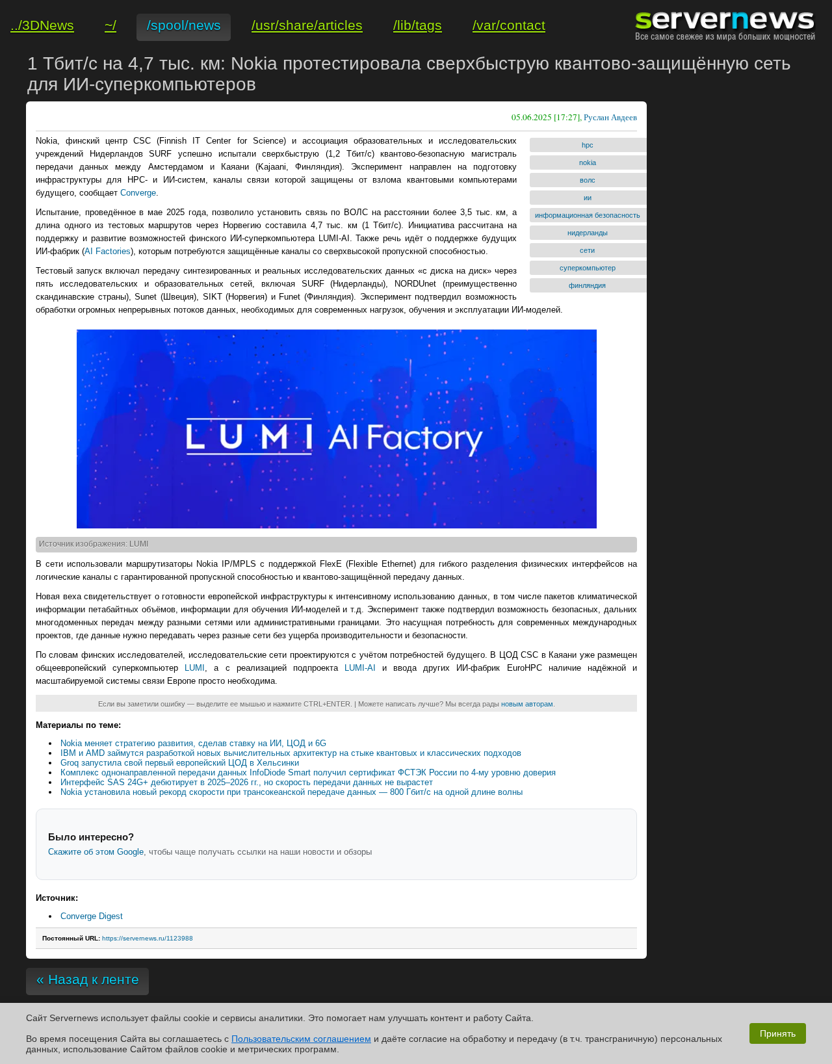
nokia (587, 162)
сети (587, 250)
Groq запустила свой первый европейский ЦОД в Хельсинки (179, 763)
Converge (138, 193)
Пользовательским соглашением (301, 1038)
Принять (778, 1033)
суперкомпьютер (588, 268)
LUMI (195, 668)
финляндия (587, 285)
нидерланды (587, 233)
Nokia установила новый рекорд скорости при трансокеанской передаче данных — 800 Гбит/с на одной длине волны (291, 792)
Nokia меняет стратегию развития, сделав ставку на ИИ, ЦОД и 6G (193, 743)
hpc (587, 145)
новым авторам (527, 704)
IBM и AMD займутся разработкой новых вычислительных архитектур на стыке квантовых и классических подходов (290, 753)
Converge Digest (91, 916)
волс (587, 180)
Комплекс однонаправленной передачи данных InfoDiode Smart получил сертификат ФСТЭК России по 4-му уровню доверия (308, 772)
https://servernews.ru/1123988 (147, 938)
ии (588, 197)
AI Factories (107, 251)
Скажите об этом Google (96, 852)
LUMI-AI (360, 668)
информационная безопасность (587, 215)
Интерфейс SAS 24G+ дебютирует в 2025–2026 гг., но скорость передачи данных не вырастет (246, 782)
